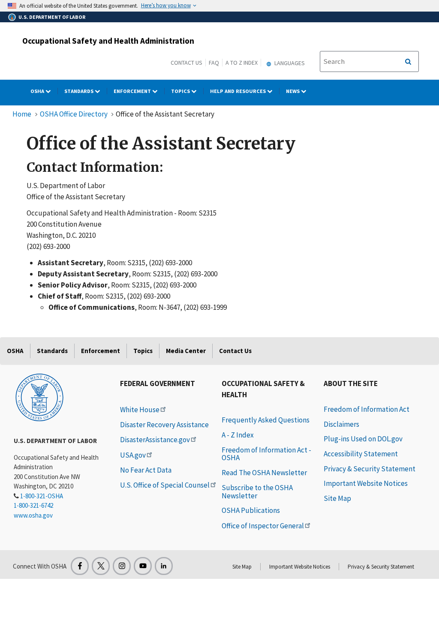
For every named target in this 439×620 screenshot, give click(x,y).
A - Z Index (238, 435)
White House (139, 409)
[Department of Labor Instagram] (122, 566)
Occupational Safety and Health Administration (108, 41)
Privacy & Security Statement (369, 468)
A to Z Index (242, 62)
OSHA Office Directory (74, 114)
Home (21, 114)
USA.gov (133, 455)
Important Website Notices (366, 483)
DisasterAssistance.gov (155, 439)
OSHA (37, 91)
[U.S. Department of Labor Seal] (39, 396)
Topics (181, 91)
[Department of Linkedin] (164, 566)
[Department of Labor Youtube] (143, 566)
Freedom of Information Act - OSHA (266, 454)
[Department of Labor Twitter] (101, 566)
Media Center (186, 351)
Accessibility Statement (361, 453)
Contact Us (186, 62)
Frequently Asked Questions (266, 420)
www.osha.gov (33, 515)
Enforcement (133, 91)
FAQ (214, 62)
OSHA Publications (251, 510)
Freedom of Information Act (366, 409)
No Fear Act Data (145, 470)
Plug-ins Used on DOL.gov (363, 438)
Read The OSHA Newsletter (264, 472)
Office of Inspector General (263, 525)
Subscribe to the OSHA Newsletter (257, 491)
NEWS (293, 91)
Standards (79, 91)
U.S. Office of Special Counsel (165, 485)
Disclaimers (341, 424)
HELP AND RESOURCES (238, 91)
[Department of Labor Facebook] (80, 566)
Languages (289, 63)
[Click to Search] (408, 61)
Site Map (337, 498)
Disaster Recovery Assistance (164, 424)
